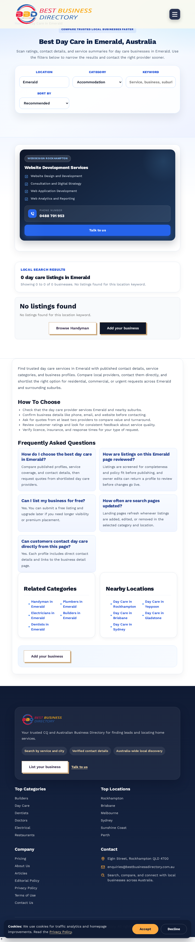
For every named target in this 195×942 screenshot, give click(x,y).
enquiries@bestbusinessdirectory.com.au (141, 867)
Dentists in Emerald (40, 626)
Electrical (22, 828)
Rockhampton (112, 798)
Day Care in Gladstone (154, 615)
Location (44, 72)
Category (97, 72)
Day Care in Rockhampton (124, 604)
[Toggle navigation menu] (174, 14)
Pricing (20, 858)
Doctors (21, 820)
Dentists (21, 813)
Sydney (106, 820)
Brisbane (108, 805)
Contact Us (24, 903)
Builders (21, 798)
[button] (97, 939)
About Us (22, 866)
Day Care (22, 805)
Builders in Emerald (71, 615)
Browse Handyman (72, 328)
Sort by (44, 93)
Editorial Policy (27, 880)
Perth (105, 835)
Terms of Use (25, 895)
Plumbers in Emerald (73, 604)
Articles (21, 873)
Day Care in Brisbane (122, 615)
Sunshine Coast (114, 828)
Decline (174, 929)
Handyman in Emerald (42, 604)
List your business (45, 767)
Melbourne (109, 813)
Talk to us (79, 767)
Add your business (123, 328)
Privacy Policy (26, 888)
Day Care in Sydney (122, 626)
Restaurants (24, 835)
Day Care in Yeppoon (154, 604)
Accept (145, 929)
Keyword (151, 72)
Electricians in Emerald (42, 615)
